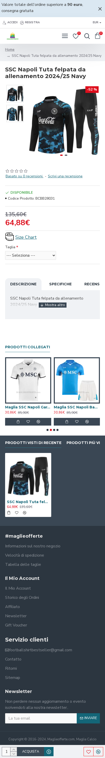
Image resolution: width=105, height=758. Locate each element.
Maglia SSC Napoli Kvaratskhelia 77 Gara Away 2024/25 (60, 407)
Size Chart (26, 237)
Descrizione (23, 284)
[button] (33, 121)
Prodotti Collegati (27, 347)
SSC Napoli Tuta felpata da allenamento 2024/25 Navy (28, 502)
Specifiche (60, 284)
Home (10, 49)
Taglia (10, 247)
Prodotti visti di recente (33, 443)
